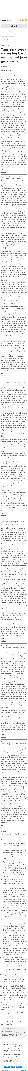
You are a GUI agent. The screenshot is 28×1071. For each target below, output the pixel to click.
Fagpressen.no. (16, 1061)
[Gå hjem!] (4, 21)
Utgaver (5, 33)
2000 (8, 33)
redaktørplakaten (4, 1070)
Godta (13, 1066)
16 (10, 33)
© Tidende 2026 (4, 39)
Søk (22, 20)
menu (26, 20)
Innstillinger (23, 1070)
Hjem (2, 33)
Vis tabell (4, 171)
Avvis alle (7, 1066)
